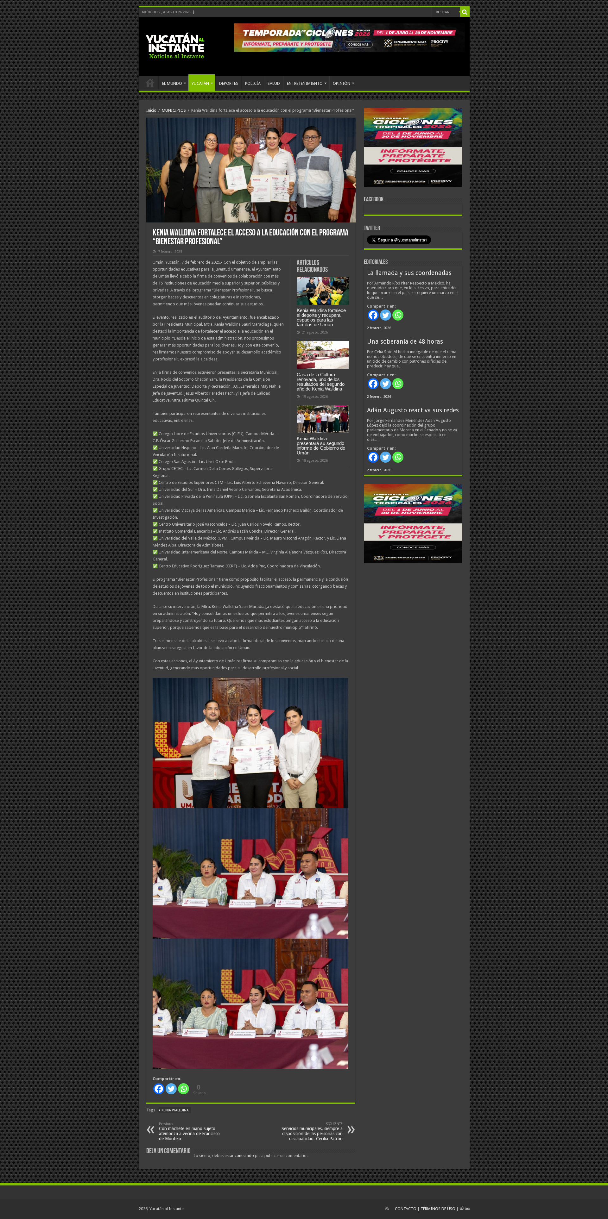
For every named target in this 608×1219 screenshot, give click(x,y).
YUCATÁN (200, 83)
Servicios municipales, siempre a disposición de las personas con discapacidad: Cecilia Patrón (312, 1131)
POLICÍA (253, 83)
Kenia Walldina (175, 1110)
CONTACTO (405, 1208)
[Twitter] (171, 1088)
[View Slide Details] (413, 149)
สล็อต (464, 1208)
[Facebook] (158, 1088)
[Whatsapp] (183, 1088)
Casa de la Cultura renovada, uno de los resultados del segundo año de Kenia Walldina (321, 381)
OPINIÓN (341, 83)
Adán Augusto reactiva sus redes (413, 410)
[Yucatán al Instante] (175, 45)
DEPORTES (228, 83)
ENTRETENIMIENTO (305, 83)
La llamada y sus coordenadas (409, 273)
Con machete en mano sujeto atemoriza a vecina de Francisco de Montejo (189, 1131)
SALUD (274, 83)
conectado (244, 1155)
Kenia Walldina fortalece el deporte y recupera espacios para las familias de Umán (321, 317)
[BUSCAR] (465, 12)
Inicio (151, 110)
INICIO (150, 82)
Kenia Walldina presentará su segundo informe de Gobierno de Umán (321, 445)
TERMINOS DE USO (438, 1208)
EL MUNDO (172, 83)
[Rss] (387, 1208)
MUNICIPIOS (174, 110)
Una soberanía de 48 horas (405, 341)
